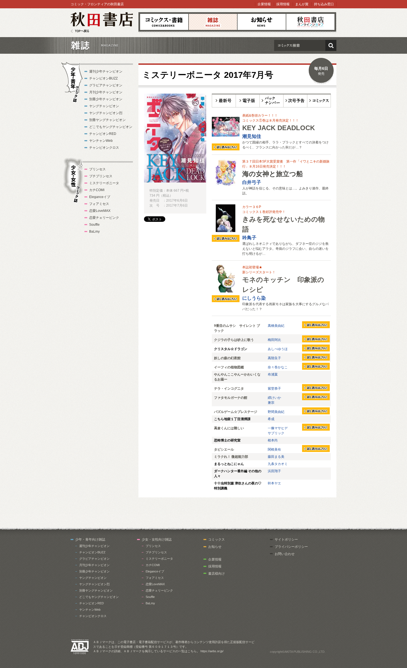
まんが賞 (301, 4)
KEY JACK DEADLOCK (278, 128)
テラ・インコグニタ (229, 388)
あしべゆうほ (278, 349)
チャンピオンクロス (104, 148)
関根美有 (274, 449)
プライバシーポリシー (291, 547)
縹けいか (274, 398)
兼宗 (271, 403)
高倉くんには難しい (229, 428)
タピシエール (224, 449)
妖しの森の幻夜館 (227, 358)
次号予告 (295, 100)
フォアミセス (99, 204)
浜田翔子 (274, 471)
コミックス (164, 22)
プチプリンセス (100, 176)
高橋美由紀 (276, 326)
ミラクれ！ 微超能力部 (231, 457)
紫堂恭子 (274, 388)
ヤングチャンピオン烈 (105, 113)
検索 (330, 45)
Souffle (94, 225)
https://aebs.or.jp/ (211, 651)
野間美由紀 (276, 412)
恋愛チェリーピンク (104, 218)
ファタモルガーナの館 (230, 398)
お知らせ (262, 22)
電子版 (248, 100)
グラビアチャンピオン (105, 85)
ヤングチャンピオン (104, 106)
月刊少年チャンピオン (105, 92)
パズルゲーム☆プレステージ (235, 412)
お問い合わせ (285, 554)
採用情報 (283, 4)
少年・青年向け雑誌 (90, 539)
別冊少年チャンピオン (105, 99)
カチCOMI (96, 190)
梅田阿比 (274, 340)
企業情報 (264, 4)
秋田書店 (102, 22)
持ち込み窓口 (324, 4)
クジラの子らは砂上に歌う (234, 340)
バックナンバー (272, 100)
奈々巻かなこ (278, 367)
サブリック (276, 433)
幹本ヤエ (274, 483)
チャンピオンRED (102, 134)
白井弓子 (251, 182)
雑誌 (213, 22)
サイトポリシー (286, 539)
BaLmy (94, 231)
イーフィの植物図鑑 (229, 367)
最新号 (224, 100)
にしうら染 (254, 298)
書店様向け (216, 573)
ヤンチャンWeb (101, 141)
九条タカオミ (278, 464)
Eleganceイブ (99, 197)
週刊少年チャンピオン (105, 71)
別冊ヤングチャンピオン (107, 120)
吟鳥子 (249, 237)
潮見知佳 (251, 136)
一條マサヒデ (278, 428)
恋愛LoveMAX (99, 211)
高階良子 (274, 358)
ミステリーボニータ (104, 183)
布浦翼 (273, 374)
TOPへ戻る (80, 31)
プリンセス (97, 169)
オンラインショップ (310, 22)
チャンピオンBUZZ (103, 78)
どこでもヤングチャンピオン (110, 127)
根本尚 (273, 440)
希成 (271, 419)
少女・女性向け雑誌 (157, 539)
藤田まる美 (276, 457)
